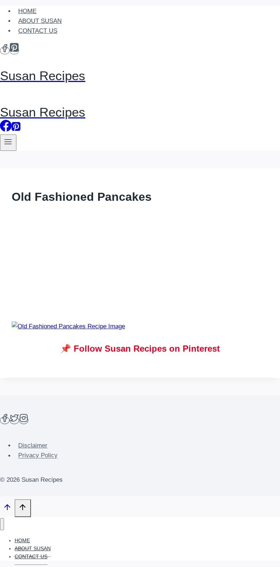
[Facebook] (4, 50)
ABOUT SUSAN (40, 20)
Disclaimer (32, 445)
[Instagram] (23, 420)
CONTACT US (37, 30)
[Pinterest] (14, 50)
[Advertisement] (140, 264)
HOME (27, 11)
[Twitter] (14, 420)
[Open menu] (8, 142)
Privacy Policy (38, 455)
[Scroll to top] (7, 509)
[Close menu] (2, 524)
